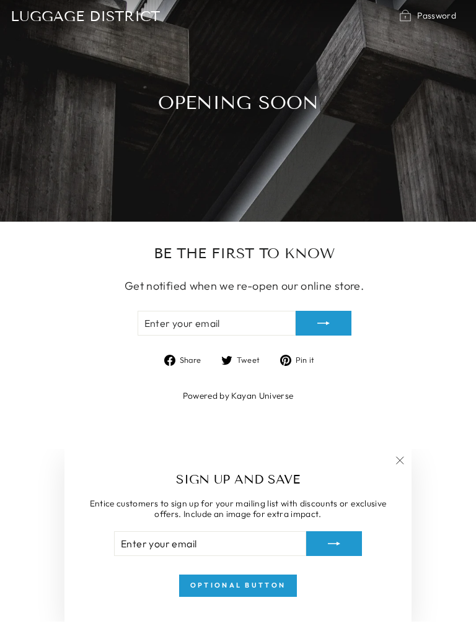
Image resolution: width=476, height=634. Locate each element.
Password (436, 15)
